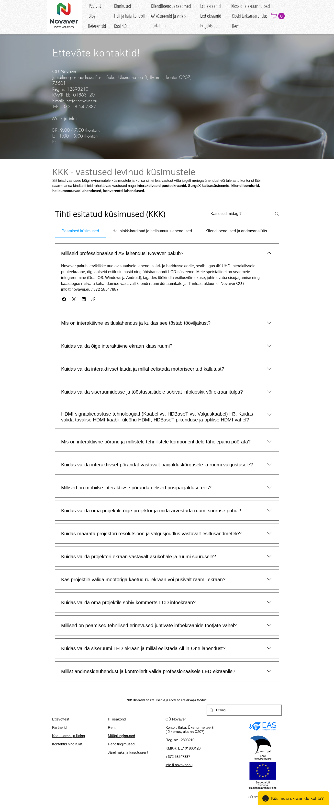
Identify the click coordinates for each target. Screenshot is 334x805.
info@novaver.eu (179, 765)
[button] (278, 16)
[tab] (80, 231)
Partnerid (59, 727)
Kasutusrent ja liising (68, 736)
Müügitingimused (121, 736)
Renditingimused (121, 744)
